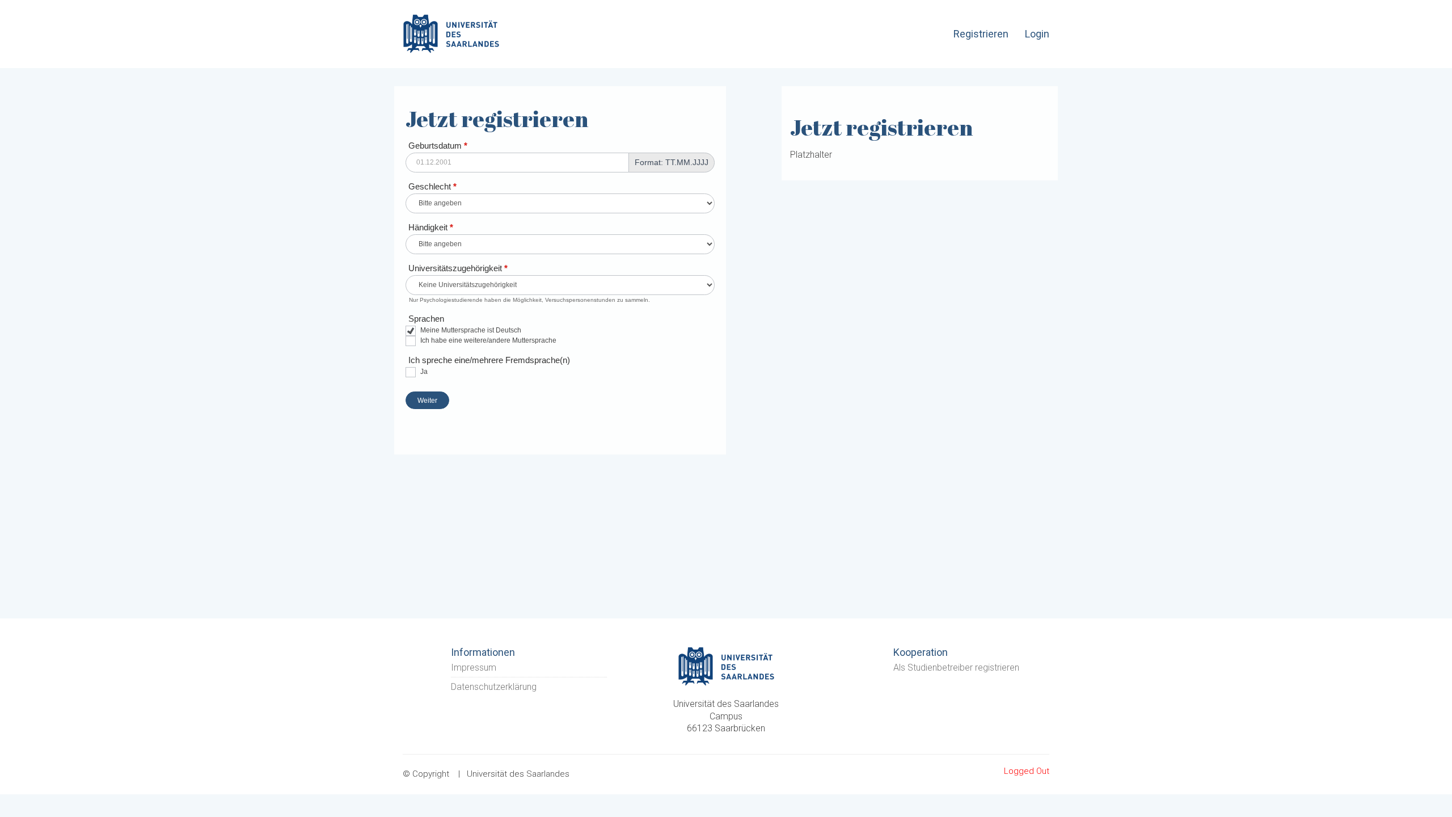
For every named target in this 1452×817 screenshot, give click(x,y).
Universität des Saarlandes (518, 774)
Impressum (473, 667)
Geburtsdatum (437, 145)
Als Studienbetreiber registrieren (956, 667)
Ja (423, 372)
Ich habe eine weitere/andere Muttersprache (487, 340)
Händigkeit (430, 227)
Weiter (427, 401)
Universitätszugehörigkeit (458, 268)
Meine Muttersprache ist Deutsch (470, 330)
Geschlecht (432, 186)
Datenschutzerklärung (494, 686)
